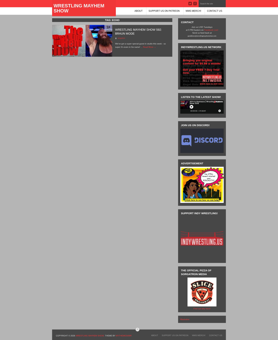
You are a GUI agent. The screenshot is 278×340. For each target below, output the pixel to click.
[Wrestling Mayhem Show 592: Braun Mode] (82, 41)
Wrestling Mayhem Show (79, 8)
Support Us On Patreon (164, 11)
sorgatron (121, 38)
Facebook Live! (211, 30)
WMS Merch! (193, 11)
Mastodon (184, 319)
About (139, 11)
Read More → (149, 47)
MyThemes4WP (123, 336)
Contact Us (214, 11)
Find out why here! (202, 308)
